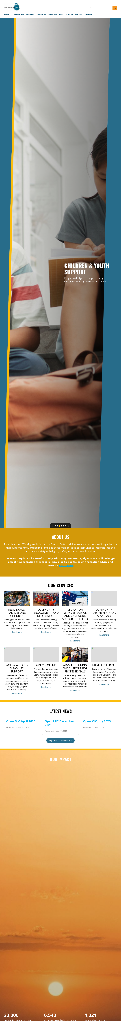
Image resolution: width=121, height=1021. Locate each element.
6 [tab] (66, 526)
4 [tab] (61, 526)
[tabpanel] (60, 273)
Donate (69, 14)
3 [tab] (59, 526)
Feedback (88, 14)
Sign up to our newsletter (60, 740)
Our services (18, 14)
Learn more (66, 565)
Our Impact (30, 14)
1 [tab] (55, 526)
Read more (17, 632)
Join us (61, 14)
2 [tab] (57, 526)
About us (7, 14)
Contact (79, 14)
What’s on (41, 14)
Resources (52, 14)
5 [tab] (64, 526)
